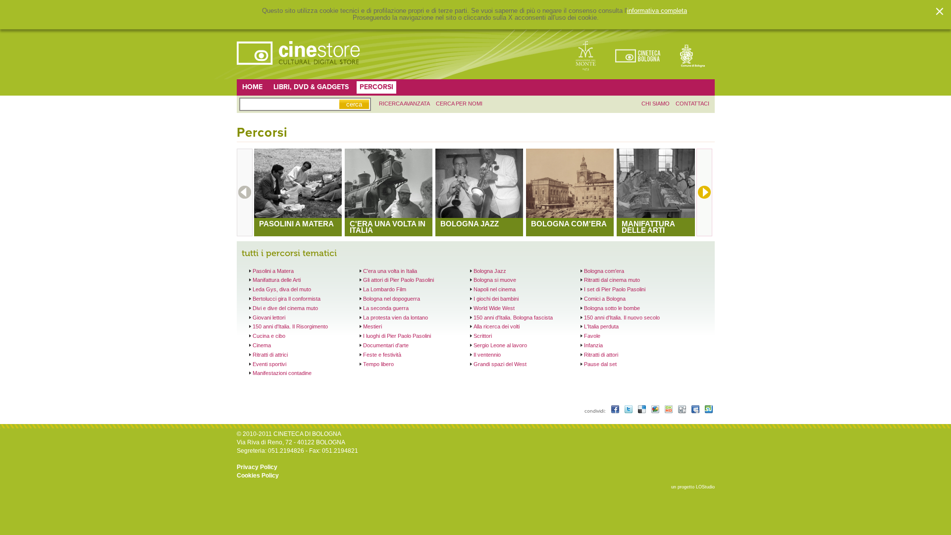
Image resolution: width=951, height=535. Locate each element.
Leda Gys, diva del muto (282, 289)
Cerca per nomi (459, 104)
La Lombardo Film (384, 289)
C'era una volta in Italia (390, 271)
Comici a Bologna (605, 299)
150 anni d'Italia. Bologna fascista (513, 318)
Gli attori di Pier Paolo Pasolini (398, 280)
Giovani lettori (269, 318)
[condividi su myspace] (696, 411)
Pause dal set (600, 364)
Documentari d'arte (386, 345)
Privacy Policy (257, 467)
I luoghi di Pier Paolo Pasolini (397, 336)
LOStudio (705, 486)
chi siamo (655, 104)
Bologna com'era (604, 271)
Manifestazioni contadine (282, 373)
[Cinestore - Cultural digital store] (299, 69)
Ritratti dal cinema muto (612, 280)
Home (252, 87)
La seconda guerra (386, 308)
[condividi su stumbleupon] (709, 411)
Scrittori (483, 336)
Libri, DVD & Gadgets (311, 87)
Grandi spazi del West (500, 364)
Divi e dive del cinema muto (285, 308)
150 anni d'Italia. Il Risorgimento (290, 326)
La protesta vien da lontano (395, 318)
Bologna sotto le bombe (612, 308)
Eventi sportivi (269, 364)
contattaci (692, 104)
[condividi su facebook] (616, 411)
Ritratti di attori (601, 355)
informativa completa (657, 10)
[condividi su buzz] (656, 411)
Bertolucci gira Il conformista (286, 299)
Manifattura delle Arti (277, 280)
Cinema (262, 345)
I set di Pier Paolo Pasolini (614, 289)
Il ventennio (487, 355)
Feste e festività (382, 355)
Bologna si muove (495, 280)
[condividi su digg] (682, 411)
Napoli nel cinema (495, 289)
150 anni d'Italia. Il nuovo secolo (622, 318)
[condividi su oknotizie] (669, 411)
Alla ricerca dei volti (497, 326)
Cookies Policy (258, 475)
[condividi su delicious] (642, 411)
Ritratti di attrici (270, 355)
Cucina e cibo (269, 336)
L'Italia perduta (601, 326)
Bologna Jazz (490, 271)
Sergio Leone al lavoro (500, 345)
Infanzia (593, 345)
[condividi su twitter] (629, 411)
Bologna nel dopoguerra (391, 299)
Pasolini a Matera (273, 271)
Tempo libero (378, 364)
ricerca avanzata (404, 104)
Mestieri (372, 326)
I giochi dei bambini (496, 299)
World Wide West (494, 308)
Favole (592, 336)
